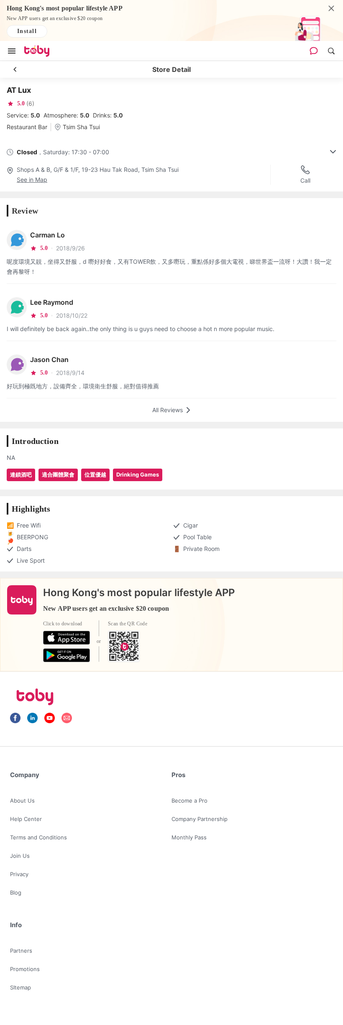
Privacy (19, 874)
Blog (15, 892)
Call (305, 180)
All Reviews (167, 409)
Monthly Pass (189, 837)
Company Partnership (200, 819)
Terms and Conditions (38, 837)
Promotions (25, 969)
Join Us (20, 855)
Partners (21, 950)
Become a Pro (189, 800)
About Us (22, 800)
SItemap (20, 987)
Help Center (26, 819)
